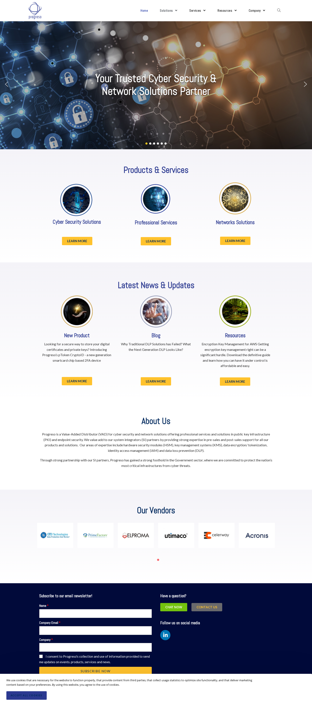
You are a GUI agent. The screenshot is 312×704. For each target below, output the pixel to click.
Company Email (48, 622)
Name (42, 605)
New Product (77, 335)
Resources (235, 335)
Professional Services (156, 222)
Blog (156, 335)
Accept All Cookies (26, 695)
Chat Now (173, 607)
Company (45, 639)
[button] (6, 84)
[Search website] (279, 10)
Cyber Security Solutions (77, 222)
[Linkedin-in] (165, 635)
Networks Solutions (235, 222)
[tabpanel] (55, 538)
